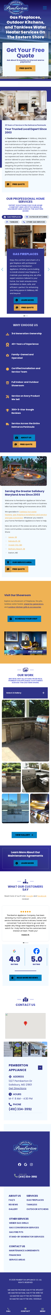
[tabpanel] (25, 269)
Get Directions (17, 1088)
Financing (15, 1255)
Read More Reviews (27, 977)
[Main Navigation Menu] (45, 7)
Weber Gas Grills (19, 1222)
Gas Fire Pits (16, 1232)
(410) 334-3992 (20, 1109)
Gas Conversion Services (24, 1227)
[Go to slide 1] (24, 942)
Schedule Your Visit (26, 618)
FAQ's (12, 1199)
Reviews (13, 1204)
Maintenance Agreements (24, 1250)
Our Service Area (22, 562)
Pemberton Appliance (18, 1067)
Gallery (13, 1209)
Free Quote (25, 68)
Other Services (19, 1219)
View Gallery (22, 835)
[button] (25, 1023)
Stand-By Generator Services (26, 1236)
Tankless (31, 1204)
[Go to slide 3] (26, 942)
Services (32, 1196)
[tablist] (25, 219)
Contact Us (17, 1246)
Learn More (27, 300)
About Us (26, 437)
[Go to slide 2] (25, 942)
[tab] (12, 217)
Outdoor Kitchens (37, 1209)
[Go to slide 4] (27, 942)
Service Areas (17, 1259)
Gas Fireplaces (35, 1199)
